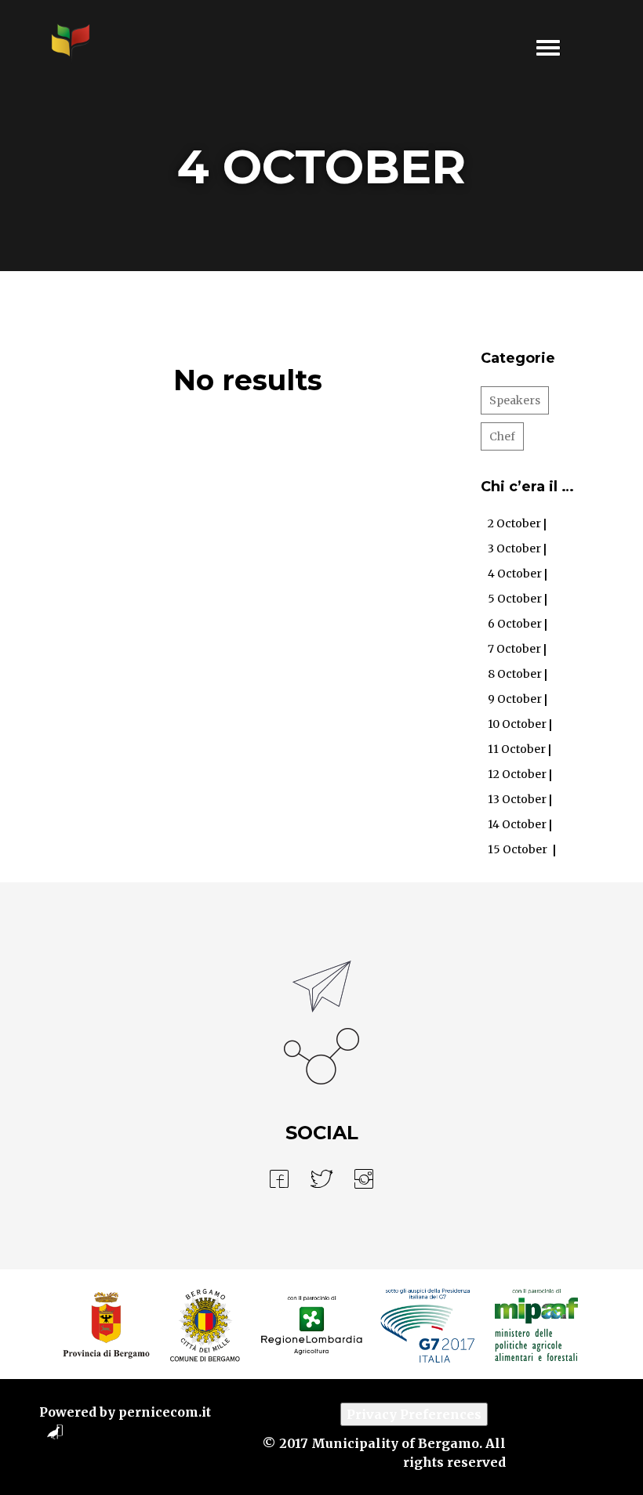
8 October (515, 674)
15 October (517, 849)
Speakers (514, 400)
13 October (517, 799)
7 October (514, 649)
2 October (514, 523)
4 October (515, 574)
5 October (515, 599)
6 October (515, 624)
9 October (515, 699)
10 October (517, 724)
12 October (517, 774)
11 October (517, 749)
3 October (514, 548)
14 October (517, 824)
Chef (502, 436)
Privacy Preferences (414, 1414)
